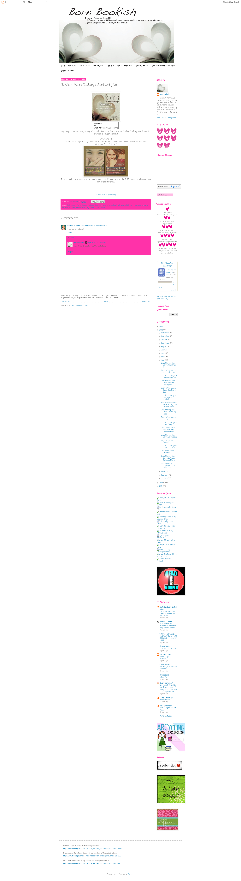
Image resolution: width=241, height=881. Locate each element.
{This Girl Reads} (166, 706)
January (164, 478)
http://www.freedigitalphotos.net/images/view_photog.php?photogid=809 (92, 856)
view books (173, 290)
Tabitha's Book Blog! (167, 634)
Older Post (146, 302)
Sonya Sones (139, 205)
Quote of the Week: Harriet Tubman (168, 371)
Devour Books (165, 646)
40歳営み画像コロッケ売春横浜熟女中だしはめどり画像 (168, 638)
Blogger (131, 874)
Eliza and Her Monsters (168, 648)
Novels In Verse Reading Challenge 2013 (115, 205)
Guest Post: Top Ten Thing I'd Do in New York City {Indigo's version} (168, 689)
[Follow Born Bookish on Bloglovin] (169, 188)
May (163, 357)
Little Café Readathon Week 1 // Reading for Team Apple (167, 613)
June (163, 353)
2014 (161, 326)
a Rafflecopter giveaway (106, 194)
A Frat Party (164, 677)
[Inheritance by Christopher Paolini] (167, 552)
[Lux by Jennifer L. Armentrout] (167, 561)
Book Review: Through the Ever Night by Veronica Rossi (169, 405)
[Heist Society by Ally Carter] (167, 505)
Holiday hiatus (165, 700)
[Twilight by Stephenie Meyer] (167, 547)
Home (63, 65)
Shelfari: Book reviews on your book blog (166, 297)
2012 (161, 483)
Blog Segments (142, 65)
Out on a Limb (165, 654)
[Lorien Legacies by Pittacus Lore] (167, 533)
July (163, 350)
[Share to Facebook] (100, 201)
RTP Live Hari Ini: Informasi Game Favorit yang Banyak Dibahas (168, 626)
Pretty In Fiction (166, 716)
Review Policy (84, 65)
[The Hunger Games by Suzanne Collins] (167, 519)
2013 (161, 330)
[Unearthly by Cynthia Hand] (167, 542)
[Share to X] (98, 201)
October (164, 340)
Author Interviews (125, 65)
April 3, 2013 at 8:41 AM (98, 225)
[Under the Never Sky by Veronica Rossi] (167, 556)
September (165, 343)
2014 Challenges (67, 70)
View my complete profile (166, 117)
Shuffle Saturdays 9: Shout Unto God (169, 446)
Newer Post (66, 302)
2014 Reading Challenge (167, 264)
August (164, 346)
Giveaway (98, 205)
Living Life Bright (166, 698)
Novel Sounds (164, 675)
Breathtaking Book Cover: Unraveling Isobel (168, 412)
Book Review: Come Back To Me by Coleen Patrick (168, 430)
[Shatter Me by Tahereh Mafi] (167, 514)
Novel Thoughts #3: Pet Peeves (168, 709)
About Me (72, 65)
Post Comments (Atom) (80, 306)
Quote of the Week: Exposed (168, 441)
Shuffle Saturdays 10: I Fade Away (169, 423)
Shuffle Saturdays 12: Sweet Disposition (169, 376)
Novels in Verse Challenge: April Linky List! (168, 465)
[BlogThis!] (95, 201)
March (164, 471)
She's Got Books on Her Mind (168, 608)
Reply (70, 232)
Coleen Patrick (165, 665)
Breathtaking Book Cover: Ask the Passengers (168, 383)
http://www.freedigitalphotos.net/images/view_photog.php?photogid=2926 (92, 848)
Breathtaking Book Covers (163, 65)
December (165, 333)
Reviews (111, 65)
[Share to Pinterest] (103, 201)
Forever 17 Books (166, 622)
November (165, 336)
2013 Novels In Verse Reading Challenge (80, 205)
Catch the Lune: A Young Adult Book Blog (168, 684)
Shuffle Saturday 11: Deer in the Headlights (168, 397)
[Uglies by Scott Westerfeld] (167, 538)
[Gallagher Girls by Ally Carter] (167, 500)
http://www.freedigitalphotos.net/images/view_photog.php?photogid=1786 (92, 863)
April (163, 360)
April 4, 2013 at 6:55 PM (97, 242)
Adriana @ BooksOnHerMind (78, 225)
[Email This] (92, 201)
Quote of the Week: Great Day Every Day (168, 390)
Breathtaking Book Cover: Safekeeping (169, 436)
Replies (72, 238)
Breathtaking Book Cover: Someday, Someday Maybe (168, 458)
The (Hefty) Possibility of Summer (168, 668)
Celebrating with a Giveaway (166, 657)
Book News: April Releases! (167, 452)
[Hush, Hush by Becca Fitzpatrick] (167, 528)
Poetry (132, 205)
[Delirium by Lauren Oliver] (167, 523)
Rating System (99, 65)
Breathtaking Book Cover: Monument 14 (168, 365)
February (165, 475)
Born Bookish (79, 242)
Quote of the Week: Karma (168, 418)
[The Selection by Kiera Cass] (167, 509)
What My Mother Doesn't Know (93, 207)
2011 (161, 486)
